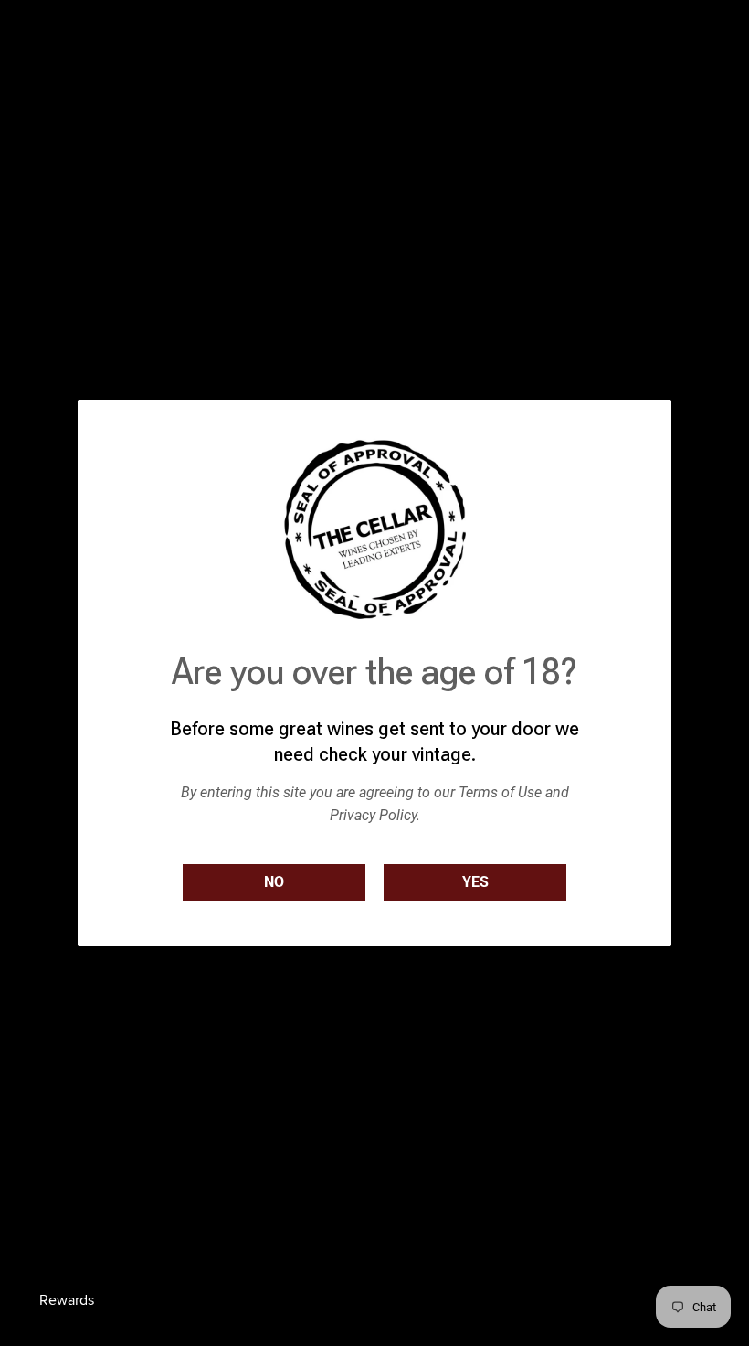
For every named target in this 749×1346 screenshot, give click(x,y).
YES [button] (475, 882)
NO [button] (274, 882)
